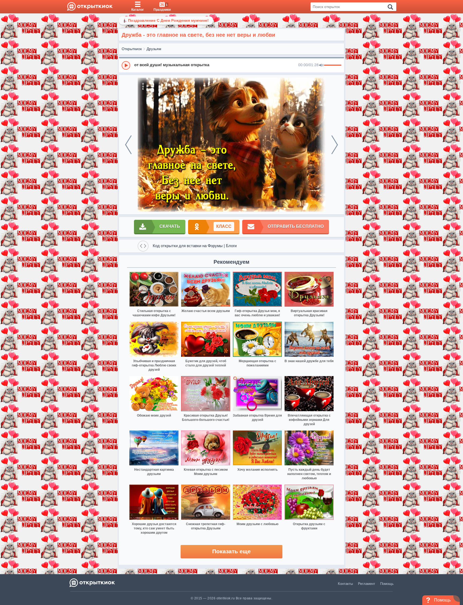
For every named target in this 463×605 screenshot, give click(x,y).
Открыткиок (132, 49)
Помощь (387, 584)
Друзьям (154, 49)
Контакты (345, 584)
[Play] (126, 65)
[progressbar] (332, 65)
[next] (335, 145)
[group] (231, 65)
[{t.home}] (92, 582)
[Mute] (321, 65)
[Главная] (90, 7)
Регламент (366, 584)
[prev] (128, 145)
